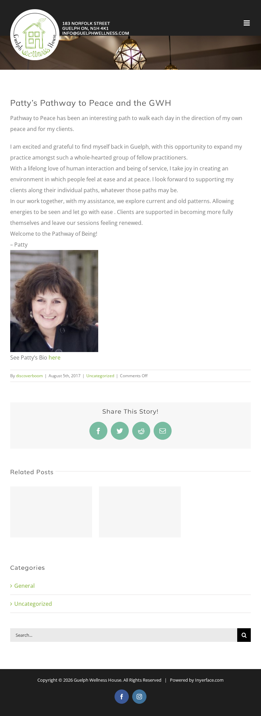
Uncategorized (100, 376)
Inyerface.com (209, 680)
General (24, 585)
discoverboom (29, 376)
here (54, 357)
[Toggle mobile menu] (247, 23)
